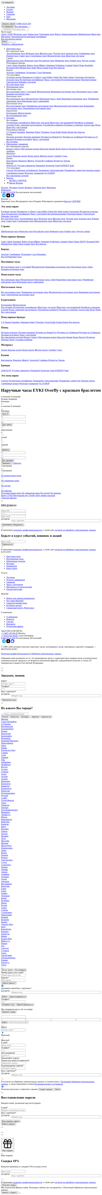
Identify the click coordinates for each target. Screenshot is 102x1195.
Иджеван (5, 900)
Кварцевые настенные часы (63, 91)
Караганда (5, 784)
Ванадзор (5, 886)
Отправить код (8, 1005)
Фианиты (22, 161)
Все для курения (19, 127)
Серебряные (20, 72)
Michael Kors (25, 68)
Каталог (4, 187)
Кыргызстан (46, 717)
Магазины (11, 19)
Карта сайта (11, 568)
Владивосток (7, 726)
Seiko (33, 68)
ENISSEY (64, 165)
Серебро (57, 156)
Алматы (4, 772)
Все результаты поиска (11, 39)
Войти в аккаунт (8, 1124)
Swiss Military (40, 65)
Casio (8, 65)
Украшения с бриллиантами (51, 170)
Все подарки (12, 142)
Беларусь (25, 717)
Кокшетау (5, 786)
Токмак (4, 960)
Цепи (88, 149)
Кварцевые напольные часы (74, 99)
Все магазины (21, 26)
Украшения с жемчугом (75, 170)
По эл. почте (7, 970)
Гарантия (10, 14)
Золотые (10, 72)
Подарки (10, 118)
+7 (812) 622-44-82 (9, 636)
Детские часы (59, 53)
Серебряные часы (87, 53)
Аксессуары (89, 125)
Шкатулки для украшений (61, 123)
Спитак (4, 910)
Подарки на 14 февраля (73, 137)
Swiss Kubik (55, 132)
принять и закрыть (9, 1193)
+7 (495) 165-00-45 (9, 633)
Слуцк (4, 862)
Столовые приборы (23, 340)
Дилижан (5, 896)
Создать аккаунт (46, 1089)
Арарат (4, 872)
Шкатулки (96, 34)
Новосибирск (7, 743)
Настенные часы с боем (87, 91)
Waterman (30, 132)
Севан (4, 908)
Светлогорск (7, 860)
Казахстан (14, 717)
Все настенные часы (15, 91)
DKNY (83, 241)
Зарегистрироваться (18, 997)
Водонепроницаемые (70, 80)
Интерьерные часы (15, 87)
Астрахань (6, 724)
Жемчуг (30, 161)
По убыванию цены (31, 493)
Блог (8, 17)
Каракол (4, 931)
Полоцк (4, 855)
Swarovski (39, 161)
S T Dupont (11, 132)
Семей (4, 798)
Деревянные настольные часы (40, 106)
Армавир (5, 874)
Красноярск (6, 736)
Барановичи (6, 819)
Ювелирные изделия (15, 561)
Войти (4, 42)
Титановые (31, 72)
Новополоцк (6, 848)
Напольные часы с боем (50, 99)
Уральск (4, 807)
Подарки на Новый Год (51, 137)
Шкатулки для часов (75, 56)
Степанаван (6, 912)
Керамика (46, 72)
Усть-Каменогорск (9, 810)
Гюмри (4, 893)
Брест (3, 826)
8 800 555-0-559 (24, 24)
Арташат (5, 877)
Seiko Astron (68, 77)
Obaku (81, 65)
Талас (3, 953)
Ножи (9, 127)
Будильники (11, 113)
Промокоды (27, 77)
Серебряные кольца (15, 173)
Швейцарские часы (15, 60)
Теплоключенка (8, 958)
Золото (9, 156)
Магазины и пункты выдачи (19, 587)
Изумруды (58, 161)
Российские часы (46, 60)
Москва (4, 719)
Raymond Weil (12, 68)
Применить (6, 463)
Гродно (4, 834)
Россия (5, 717)
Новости (10, 619)
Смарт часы (24, 56)
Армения (35, 717)
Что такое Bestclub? (15, 601)
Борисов (5, 824)
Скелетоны (79, 77)
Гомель (4, 831)
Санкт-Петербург (9, 722)
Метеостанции (24, 113)
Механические (43, 91)
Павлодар (5, 791)
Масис (4, 903)
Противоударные (88, 80)
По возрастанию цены (11, 493)
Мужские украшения (34, 173)
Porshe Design (67, 132)
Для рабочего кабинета (53, 125)
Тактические (12, 82)
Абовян (4, 869)
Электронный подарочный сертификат (28, 37)
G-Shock (37, 77)
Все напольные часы (15, 99)
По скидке (45, 493)
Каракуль (5, 934)
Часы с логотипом (52, 80)
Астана (4, 769)
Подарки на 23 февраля (89, 332)
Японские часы (31, 60)
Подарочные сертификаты (32, 80)
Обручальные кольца (29, 149)
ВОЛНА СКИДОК (17, 180)
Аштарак (5, 881)
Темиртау (5, 805)
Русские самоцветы (26, 165)
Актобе (4, 776)
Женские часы (46, 53)
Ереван (4, 867)
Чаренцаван (6, 915)
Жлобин (4, 836)
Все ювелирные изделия (17, 175)
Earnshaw (22, 65)
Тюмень (4, 757)
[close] (2, 670)
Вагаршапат (6, 884)
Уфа (3, 760)
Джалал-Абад (7, 924)
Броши (52, 149)
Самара (4, 753)
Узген (3, 965)
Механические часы (56, 56)
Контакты (10, 624)
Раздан (4, 905)
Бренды (9, 178)
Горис (3, 891)
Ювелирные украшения (17, 144)
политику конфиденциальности (27, 530)
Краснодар (6, 733)
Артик (4, 879)
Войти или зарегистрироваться (20, 598)
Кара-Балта (6, 929)
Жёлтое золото (46, 156)
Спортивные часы (38, 56)
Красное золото (20, 156)
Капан (4, 898)
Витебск (5, 829)
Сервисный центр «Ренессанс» (20, 608)
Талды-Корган (7, 800)
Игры (97, 125)
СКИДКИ (75, 201)
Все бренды (59, 68)
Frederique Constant (63, 65)
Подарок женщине (32, 137)
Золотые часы (72, 53)
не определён (7, 2)
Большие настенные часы (17, 94)
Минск (4, 817)
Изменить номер (8, 1012)
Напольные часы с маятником (35, 101)
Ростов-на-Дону (8, 750)
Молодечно (6, 846)
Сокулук (5, 948)
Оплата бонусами (14, 589)
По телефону (20, 970)
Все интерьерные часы (16, 115)
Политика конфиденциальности (15, 654)
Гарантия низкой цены (16, 603)
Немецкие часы (62, 60)
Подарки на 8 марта (23, 139)
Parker (37, 132)
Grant (57, 165)
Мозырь (4, 843)
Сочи (3, 755)
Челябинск (6, 764)
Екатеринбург (7, 729)
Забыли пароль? (8, 983)
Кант (3, 927)
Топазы (66, 161)
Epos (51, 68)
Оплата (9, 9)
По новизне (55, 493)
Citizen (15, 65)
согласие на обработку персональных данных (75, 530)
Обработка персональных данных (46, 654)
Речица (4, 857)
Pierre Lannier (43, 68)
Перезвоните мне (9, 700)
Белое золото (33, 156)
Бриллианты (12, 161)
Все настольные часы (16, 106)
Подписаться (7, 544)
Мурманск (5, 738)
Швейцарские (84, 34)
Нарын (4, 943)
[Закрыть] (10, 199)
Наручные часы (13, 49)
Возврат (10, 12)
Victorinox (45, 132)
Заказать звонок (8, 24)
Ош (2, 946)
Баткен (4, 922)
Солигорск (6, 865)
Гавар (3, 888)
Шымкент (5, 812)
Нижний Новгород (9, 741)
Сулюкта (5, 950)
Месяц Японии (16, 183)
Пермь (4, 748)
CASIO (10, 34)
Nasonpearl (40, 165)
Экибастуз (5, 815)
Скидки (9, 170)
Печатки (82, 149)
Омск (3, 745)
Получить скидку (9, 1185)
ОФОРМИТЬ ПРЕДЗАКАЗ (12, 525)
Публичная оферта (14, 626)
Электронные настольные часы (36, 108)
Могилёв (5, 841)
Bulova (58, 34)
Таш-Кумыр (6, 955)
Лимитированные (69, 34)
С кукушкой (30, 91)
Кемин (4, 936)
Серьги (16, 149)
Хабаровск (6, 762)
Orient (75, 65)
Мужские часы (20, 34)
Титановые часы (46, 34)
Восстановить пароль (11, 1121)
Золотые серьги (93, 170)
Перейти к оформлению (12, 44)
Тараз (3, 803)
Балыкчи (5, 919)
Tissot (3, 34)
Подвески (73, 149)
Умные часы (33, 34)
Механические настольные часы (68, 106)
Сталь (39, 72)
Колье (58, 149)
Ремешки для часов (27, 82)
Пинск (4, 853)
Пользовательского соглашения (48, 1084)
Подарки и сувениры (73, 125)
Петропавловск (8, 793)
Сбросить (16, 463)
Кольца (9, 149)
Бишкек (4, 917)
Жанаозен (5, 781)
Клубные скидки (14, 77)
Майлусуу (5, 941)
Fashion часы (75, 60)
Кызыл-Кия (6, 939)
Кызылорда (6, 788)
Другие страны (88, 60)
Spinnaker (50, 65)
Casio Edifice (47, 77)
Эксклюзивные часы (15, 53)
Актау (4, 774)
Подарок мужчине (14, 137)
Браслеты (44, 149)
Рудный (4, 795)
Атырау (4, 779)
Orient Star (57, 77)
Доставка (10, 7)
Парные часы (12, 56)
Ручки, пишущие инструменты (28, 125)
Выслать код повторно (19, 1022)
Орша (3, 850)
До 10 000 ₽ (49, 173)
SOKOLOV (11, 165)
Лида (3, 838)
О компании (12, 617)
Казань (4, 731)
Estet (72, 165)
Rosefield (89, 65)
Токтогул (5, 962)
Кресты (64, 149)
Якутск (4, 767)
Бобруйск (5, 822)
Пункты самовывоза (15, 580)
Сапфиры (48, 161)
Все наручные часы (15, 84)
